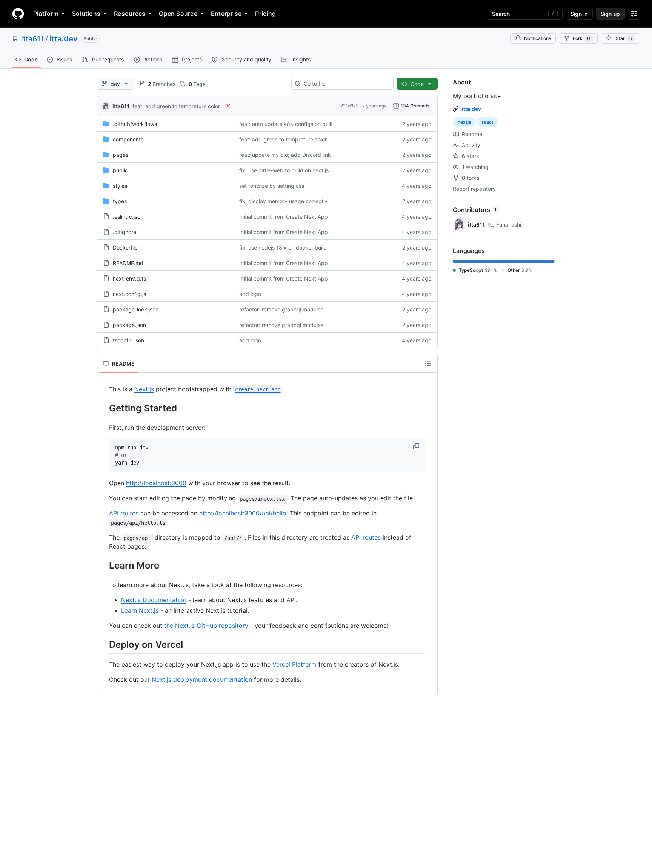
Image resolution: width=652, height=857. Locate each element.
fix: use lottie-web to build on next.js (284, 170)
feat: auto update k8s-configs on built (286, 124)
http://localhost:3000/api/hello (242, 513)
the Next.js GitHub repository (206, 625)
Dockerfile (125, 247)
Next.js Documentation (153, 600)
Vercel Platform (294, 664)
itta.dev (63, 38)
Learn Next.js (139, 610)
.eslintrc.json (128, 216)
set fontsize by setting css (271, 185)
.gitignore (124, 232)
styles (120, 185)
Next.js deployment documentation (202, 679)
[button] (417, 446)
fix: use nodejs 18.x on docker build (283, 247)
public (120, 170)
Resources (129, 13)
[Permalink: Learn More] (103, 565)
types (120, 201)
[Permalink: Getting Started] (103, 408)
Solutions (86, 13)
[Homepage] (18, 14)
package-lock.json (135, 309)
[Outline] (427, 363)
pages (120, 155)
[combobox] (345, 83)
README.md (128, 263)
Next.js (144, 389)
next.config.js (129, 294)
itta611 (32, 38)
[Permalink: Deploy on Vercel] (103, 644)
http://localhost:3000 (156, 483)
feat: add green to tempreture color (176, 106)
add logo (250, 294)
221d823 (349, 106)
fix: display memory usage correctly (283, 201)
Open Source (178, 13)
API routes (123, 513)
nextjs (464, 122)
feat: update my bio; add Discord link (285, 155)
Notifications (537, 38)
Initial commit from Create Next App (283, 216)
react (488, 122)
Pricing (265, 13)
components (128, 139)
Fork (581, 38)
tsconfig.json (128, 340)
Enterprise (226, 13)
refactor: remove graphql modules (281, 309)
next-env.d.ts (129, 278)
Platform (45, 13)
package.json (129, 325)
